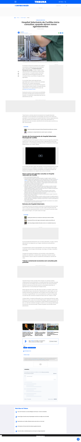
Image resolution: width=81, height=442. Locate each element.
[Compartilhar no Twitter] (62, 33)
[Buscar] (66, 5)
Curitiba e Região (22, 5)
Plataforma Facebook (41, 359)
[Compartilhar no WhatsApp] (58, 33)
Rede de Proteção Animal (29, 89)
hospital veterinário (32, 347)
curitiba (25, 347)
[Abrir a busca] (65, 2)
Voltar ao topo (26, 354)
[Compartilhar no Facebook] (60, 33)
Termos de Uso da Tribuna (34, 359)
